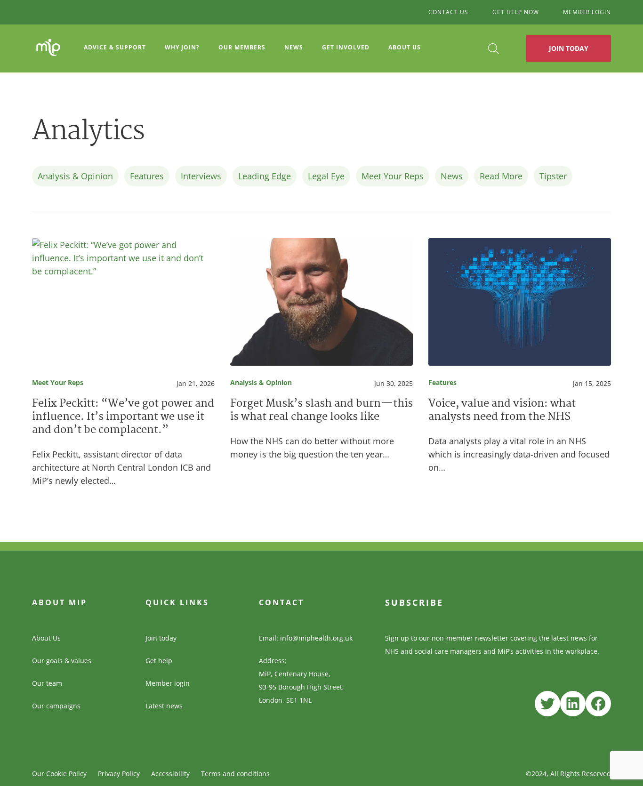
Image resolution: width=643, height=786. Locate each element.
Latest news (164, 705)
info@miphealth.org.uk (316, 638)
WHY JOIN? (182, 47)
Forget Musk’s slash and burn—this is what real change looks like (321, 411)
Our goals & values (61, 660)
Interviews (201, 176)
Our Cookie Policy (59, 773)
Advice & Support (115, 47)
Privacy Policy (119, 773)
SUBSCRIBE (414, 602)
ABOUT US (404, 47)
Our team (47, 683)
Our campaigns (56, 705)
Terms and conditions (235, 773)
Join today (161, 638)
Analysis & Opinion (75, 176)
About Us (46, 638)
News (293, 47)
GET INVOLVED (346, 47)
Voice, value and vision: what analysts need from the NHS (502, 411)
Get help (158, 660)
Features (147, 176)
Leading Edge (264, 176)
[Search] (493, 48)
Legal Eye (326, 176)
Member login (167, 683)
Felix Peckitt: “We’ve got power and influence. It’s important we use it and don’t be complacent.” (123, 417)
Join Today (568, 48)
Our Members (241, 47)
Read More (501, 176)
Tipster (553, 176)
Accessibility (170, 773)
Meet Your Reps (393, 176)
